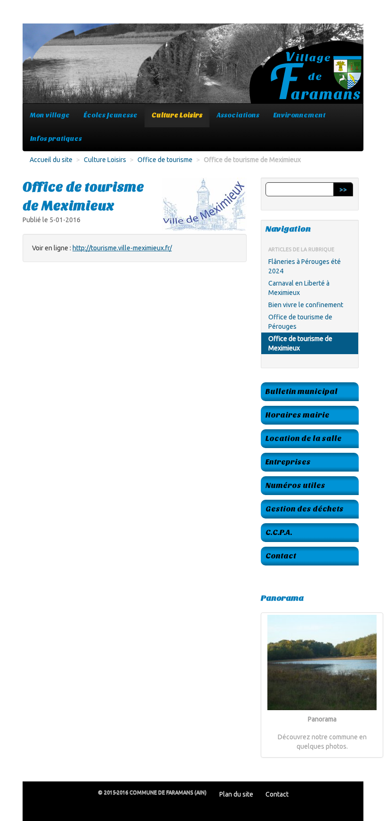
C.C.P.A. (278, 532)
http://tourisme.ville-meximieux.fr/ (122, 248)
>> (343, 189)
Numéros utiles (295, 485)
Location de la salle (303, 438)
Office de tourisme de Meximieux (300, 343)
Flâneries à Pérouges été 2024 (304, 266)
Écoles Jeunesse (110, 115)
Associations (238, 115)
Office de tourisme (165, 159)
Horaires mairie (297, 414)
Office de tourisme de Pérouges (300, 321)
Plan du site (236, 794)
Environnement (299, 115)
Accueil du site (51, 159)
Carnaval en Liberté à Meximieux (299, 287)
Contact (280, 555)
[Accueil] (193, 68)
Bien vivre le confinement (305, 305)
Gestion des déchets (304, 508)
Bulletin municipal (301, 391)
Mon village (50, 115)
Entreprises (288, 461)
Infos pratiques (56, 139)
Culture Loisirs (177, 115)
